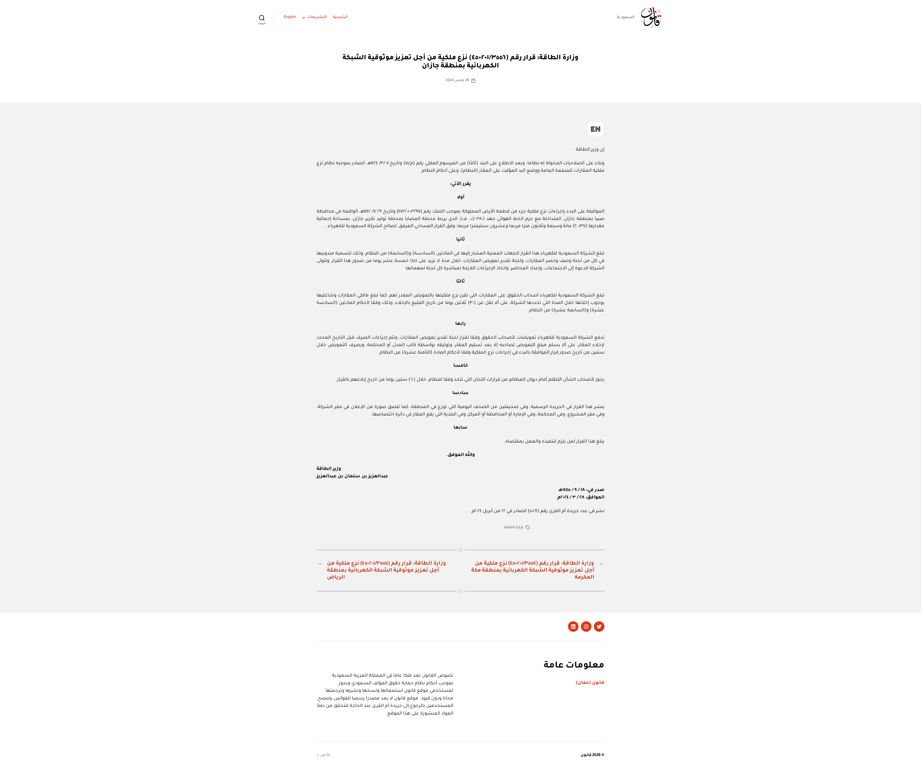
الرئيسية (340, 17)
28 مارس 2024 (457, 81)
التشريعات (317, 17)
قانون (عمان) (590, 683)
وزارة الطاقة (513, 528)
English (290, 17)
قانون (586, 755)
